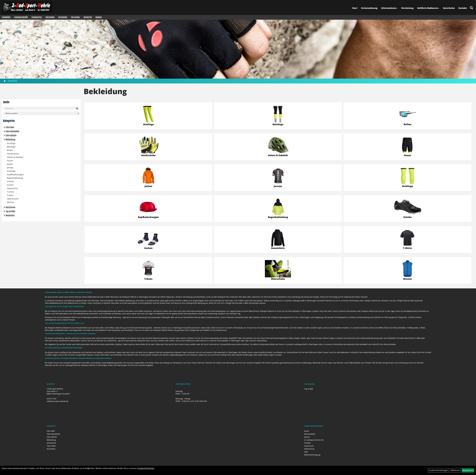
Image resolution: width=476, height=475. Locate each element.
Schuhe (10, 181)
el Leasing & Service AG (314, 440)
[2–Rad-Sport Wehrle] (27, 7)
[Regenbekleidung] (278, 207)
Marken (98, 17)
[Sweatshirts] (278, 238)
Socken (10, 185)
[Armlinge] (148, 114)
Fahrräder (6, 17)
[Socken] (148, 238)
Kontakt (463, 8)
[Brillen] (407, 114)
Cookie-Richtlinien (145, 468)
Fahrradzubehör (21, 17)
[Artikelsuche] (471, 8)
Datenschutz (309, 449)
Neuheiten (88, 17)
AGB (306, 452)
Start (354, 8)
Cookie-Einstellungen (438, 470)
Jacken (10, 164)
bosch (306, 431)
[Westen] (407, 268)
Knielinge (11, 171)
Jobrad (307, 437)
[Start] (5, 81)
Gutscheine (449, 8)
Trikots (10, 195)
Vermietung (407, 8)
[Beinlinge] (278, 114)
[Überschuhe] (278, 268)
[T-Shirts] (407, 238)
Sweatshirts (12, 188)
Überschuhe (12, 198)
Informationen (388, 8)
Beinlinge (11, 146)
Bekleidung (50, 17)
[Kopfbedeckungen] (148, 207)
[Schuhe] (407, 206)
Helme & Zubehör (15, 157)
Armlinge (11, 143)
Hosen (10, 160)
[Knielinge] (407, 176)
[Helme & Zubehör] (278, 145)
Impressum (309, 446)
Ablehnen (455, 470)
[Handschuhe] (148, 145)
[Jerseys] (278, 176)
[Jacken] (148, 176)
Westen (10, 202)
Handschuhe (13, 153)
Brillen (10, 150)
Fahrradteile (36, 17)
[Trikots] (148, 268)
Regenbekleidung (15, 178)
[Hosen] (407, 145)
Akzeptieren (467, 470)
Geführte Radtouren (427, 8)
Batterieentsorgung (312, 455)
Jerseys (10, 167)
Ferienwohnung (369, 8)
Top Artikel (75, 17)
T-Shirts (10, 191)
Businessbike (309, 434)
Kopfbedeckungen (15, 174)
